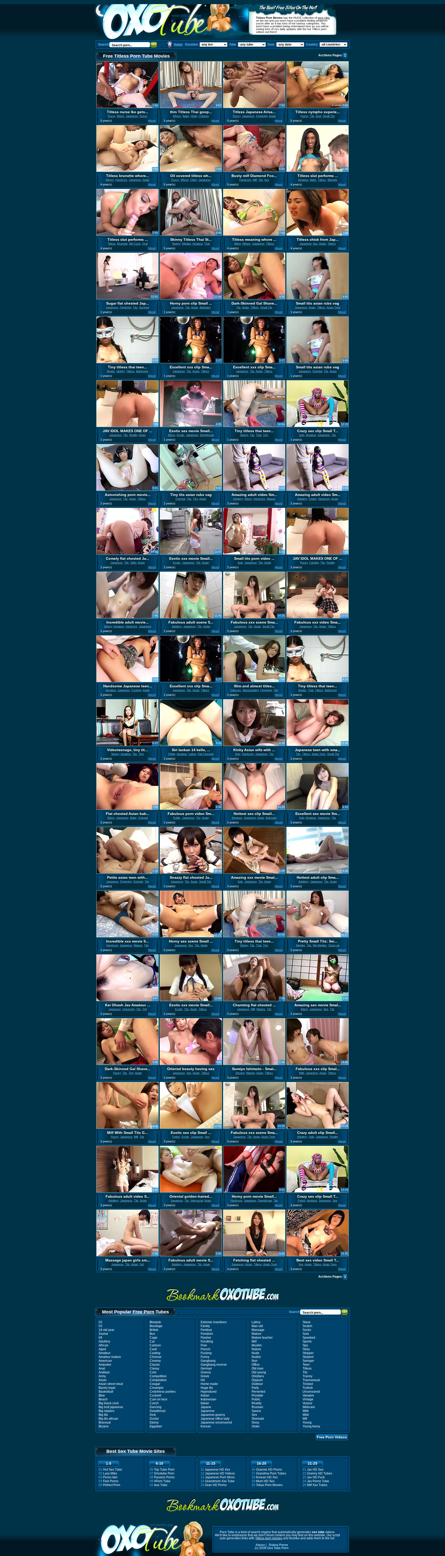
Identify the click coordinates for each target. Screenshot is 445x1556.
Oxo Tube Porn (277, 1548)
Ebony (154, 1422)
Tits (312, 116)
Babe (186, 116)
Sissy (255, 1422)
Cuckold (155, 1395)
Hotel (194, 116)
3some (103, 1334)
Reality (133, 435)
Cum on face (158, 1399)
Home (178, 44)
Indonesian (208, 1399)
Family (205, 1326)
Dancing (155, 1407)
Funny (205, 1357)
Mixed (152, 120)
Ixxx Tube (160, 1485)
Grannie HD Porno (269, 1469)
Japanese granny (213, 1415)
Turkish (308, 1388)
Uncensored (311, 1391)
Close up (333, 945)
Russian (257, 1407)
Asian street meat (111, 1384)
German (206, 1368)
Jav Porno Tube (318, 1481)
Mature (271, 498)
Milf (255, 179)
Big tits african (108, 1418)
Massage (258, 1330)
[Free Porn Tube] (168, 22)
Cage (153, 1337)
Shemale (258, 1418)
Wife (306, 1411)
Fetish (312, 498)
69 (100, 1337)
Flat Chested (205, 753)
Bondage (156, 1326)
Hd (203, 1380)
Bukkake (205, 307)
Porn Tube (227, 1532)
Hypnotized (209, 1391)
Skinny (176, 243)
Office (256, 1364)
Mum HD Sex (265, 1481)
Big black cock (109, 1403)
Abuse (260, 1545)
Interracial (197, 1200)
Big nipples (106, 1411)
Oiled (193, 179)
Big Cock (135, 243)
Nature (256, 1349)
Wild (301, 1072)
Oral (145, 243)
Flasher (206, 1337)
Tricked (308, 1384)
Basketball (106, 1391)
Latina (192, 753)
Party (255, 1388)
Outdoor (257, 1384)
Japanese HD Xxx (217, 1469)
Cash (153, 1349)
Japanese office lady (215, 1418)
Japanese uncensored (216, 1422)
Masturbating (251, 690)
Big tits (103, 1415)
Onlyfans (258, 1376)
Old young (259, 1372)
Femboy (206, 1330)
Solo (301, 435)
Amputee (105, 1364)
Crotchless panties (163, 1391)
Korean (206, 1426)
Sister (256, 1426)
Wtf (305, 1418)
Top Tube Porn (164, 1469)
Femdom (207, 1334)
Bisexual (105, 1422)
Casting (314, 562)
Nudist (256, 1357)
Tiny (265, 435)
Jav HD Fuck (316, 1477)
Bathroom (142, 371)
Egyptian (156, 1426)
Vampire (308, 1395)
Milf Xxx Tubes (317, 1485)
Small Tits (329, 116)
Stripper (308, 1353)
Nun (255, 1361)
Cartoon (155, 1345)
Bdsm (120, 116)
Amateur (303, 179)
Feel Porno (110, 1481)
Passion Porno (164, 1477)
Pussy (111, 116)
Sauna (256, 1411)
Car (152, 1341)
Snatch (307, 1326)
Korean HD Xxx (267, 1477)
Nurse (143, 116)
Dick (153, 1415)
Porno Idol (110, 1477)
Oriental (317, 371)
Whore (177, 116)
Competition (158, 1376)
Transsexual (311, 1380)
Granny (206, 1372)
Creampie (157, 1388)
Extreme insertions (214, 1322)
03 (100, 1326)
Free (204, 1345)
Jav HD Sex (315, 1469)
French (205, 1349)
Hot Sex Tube (112, 1469)
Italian (205, 1403)
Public (177, 817)
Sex (190, 945)
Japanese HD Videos (220, 1473)
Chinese (204, 116)
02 (100, 1322)
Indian (205, 1395)
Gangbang (208, 1361)
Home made (209, 1384)
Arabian (104, 1372)
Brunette (122, 243)
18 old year (106, 1330)
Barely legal (107, 1388)
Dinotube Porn (164, 1473)
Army (102, 1376)
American (105, 1361)
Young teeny (311, 1426)
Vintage (308, 1399)
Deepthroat (207, 435)
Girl (144, 1009)
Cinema (155, 1361)
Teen (306, 1364)
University (128, 1009)
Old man (257, 1368)
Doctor (154, 1418)
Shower (240, 1072)
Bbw (102, 1395)
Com (153, 1372)
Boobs (111, 371)
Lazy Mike (110, 1473)
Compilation (158, 1380)
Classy (154, 1368)
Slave (307, 1322)
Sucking (144, 307)
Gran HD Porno (216, 1485)
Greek (205, 1376)
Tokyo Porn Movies (269, 1485)
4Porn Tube (162, 1481)
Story (306, 1349)
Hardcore (121, 179)
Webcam (309, 1407)
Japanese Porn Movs (220, 1477)
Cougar (155, 1384)
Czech (154, 1403)
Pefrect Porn (111, 1485)
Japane (206, 1407)
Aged (102, 1349)
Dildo (133, 562)
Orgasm (257, 1380)
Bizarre (104, 1426)
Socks (307, 1330)
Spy (305, 1345)
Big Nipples (320, 945)
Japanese (132, 116)
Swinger (308, 1361)
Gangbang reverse (214, 1364)
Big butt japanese (111, 1407)
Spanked (309, 1337)
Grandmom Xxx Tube (220, 1481)
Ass (266, 179)
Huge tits (207, 1388)
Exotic (180, 435)
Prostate (257, 1395)
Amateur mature (110, 1357)
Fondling (207, 1341)
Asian (272, 116)
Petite (171, 753)
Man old (257, 1326)
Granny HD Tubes (319, 1473)
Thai (207, 243)
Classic (155, 1364)
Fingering (262, 116)
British (154, 1330)
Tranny (307, 1376)
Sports (307, 1341)
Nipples (186, 243)
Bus (152, 1334)
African (103, 1345)
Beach (103, 1399)
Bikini (237, 243)
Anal (318, 116)
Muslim (257, 1345)
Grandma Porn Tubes (271, 1473)
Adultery (238, 498)
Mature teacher (262, 1337)
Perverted (258, 1391)
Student (308, 1357)
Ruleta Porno (278, 1545)
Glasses (235, 690)
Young (307, 1422)
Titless (322, 179)
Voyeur (307, 1403)
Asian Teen (333, 307)
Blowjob (332, 179)
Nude (255, 1353)
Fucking (136, 690)
